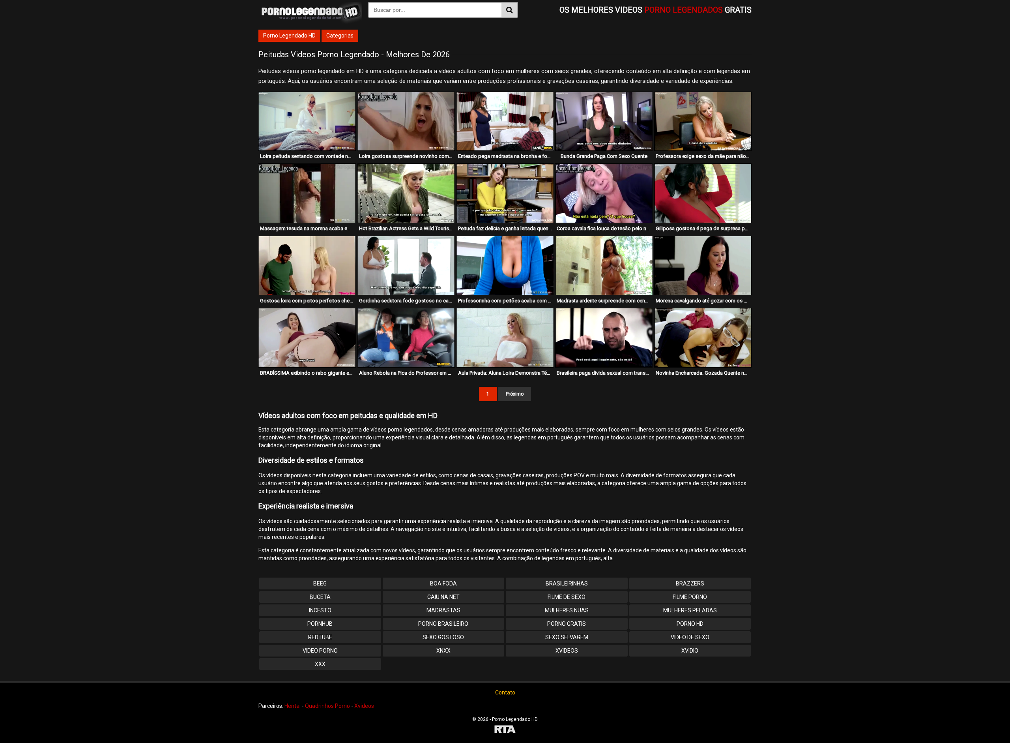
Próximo (515, 394)
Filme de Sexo (566, 597)
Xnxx (443, 650)
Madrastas (443, 610)
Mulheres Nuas (567, 610)
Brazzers (690, 583)
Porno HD (690, 624)
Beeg (320, 583)
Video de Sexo (690, 637)
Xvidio (689, 650)
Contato (505, 692)
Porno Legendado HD (289, 35)
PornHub (320, 624)
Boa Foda (443, 583)
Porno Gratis (566, 624)
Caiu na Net (443, 597)
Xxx (320, 664)
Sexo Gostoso (443, 637)
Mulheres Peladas (690, 610)
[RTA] (505, 730)
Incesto (320, 610)
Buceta (320, 597)
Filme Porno (690, 597)
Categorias (340, 35)
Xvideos (567, 650)
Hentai (292, 706)
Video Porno (320, 650)
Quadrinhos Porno (327, 706)
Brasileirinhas (567, 583)
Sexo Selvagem (566, 637)
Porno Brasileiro (443, 624)
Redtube (320, 637)
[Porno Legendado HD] (310, 22)
